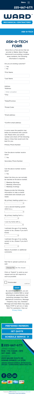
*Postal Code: (9, 107)
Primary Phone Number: (13, 145)
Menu (24, 2)
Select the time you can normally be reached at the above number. (16, 178)
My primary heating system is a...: (16, 200)
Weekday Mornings (12, 182)
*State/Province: (10, 101)
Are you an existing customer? (15, 64)
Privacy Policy (17, 310)
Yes (7, 66)
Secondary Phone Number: (14, 161)
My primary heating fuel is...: (14, 215)
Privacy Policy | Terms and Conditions (17, 393)
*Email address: (10, 115)
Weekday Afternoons (13, 184)
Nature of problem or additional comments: (15, 251)
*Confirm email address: (13, 123)
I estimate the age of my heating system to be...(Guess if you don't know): (16, 230)
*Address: (8, 88)
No (7, 69)
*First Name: (9, 72)
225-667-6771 (23, 7)
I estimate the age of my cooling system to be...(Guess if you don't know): (16, 241)
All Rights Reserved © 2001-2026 (23, 391)
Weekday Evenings (12, 187)
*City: (6, 95)
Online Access (12, 391)
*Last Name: (9, 78)
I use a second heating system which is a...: (15, 208)
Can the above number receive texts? (15, 153)
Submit (17, 288)
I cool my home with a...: (13, 222)
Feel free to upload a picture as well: (15, 263)
